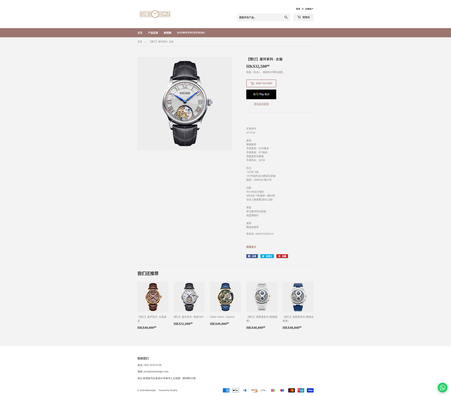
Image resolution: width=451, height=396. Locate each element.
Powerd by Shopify (168, 390)
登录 (298, 9)
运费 (280, 72)
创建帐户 (309, 9)
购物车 (306, 17)
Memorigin (150, 390)
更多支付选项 (261, 104)
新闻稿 (167, 32)
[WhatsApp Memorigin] (442, 387)
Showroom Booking (191, 32)
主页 (139, 32)
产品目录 (153, 32)
